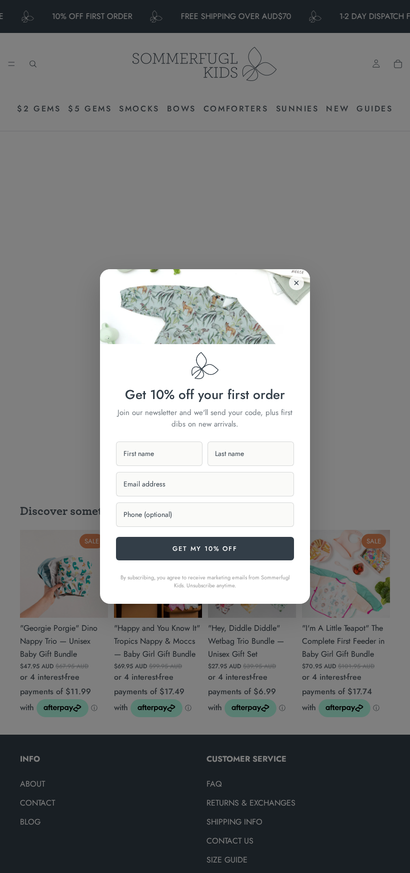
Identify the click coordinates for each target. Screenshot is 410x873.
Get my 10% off (204, 548)
